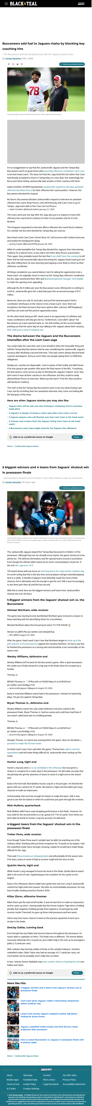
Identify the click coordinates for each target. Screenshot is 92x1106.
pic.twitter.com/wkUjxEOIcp (41, 632)
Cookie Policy (29, 1084)
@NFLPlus (23, 632)
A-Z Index (11, 1088)
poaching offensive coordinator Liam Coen (64, 171)
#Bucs (46, 227)
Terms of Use (13, 1084)
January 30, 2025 (45, 244)
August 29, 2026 (27, 635)
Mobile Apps (13, 1079)
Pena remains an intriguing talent (32, 856)
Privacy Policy (69, 1079)
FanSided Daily (30, 1079)
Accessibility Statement (74, 1084)
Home (9, 446)
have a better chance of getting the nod (61, 961)
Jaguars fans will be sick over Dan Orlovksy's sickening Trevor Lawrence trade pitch (45, 407)
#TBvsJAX (33, 681)
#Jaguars (15, 227)
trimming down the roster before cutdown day (62, 571)
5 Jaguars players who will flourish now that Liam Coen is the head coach (46, 417)
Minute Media (18, 1095)
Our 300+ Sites (70, 1075)
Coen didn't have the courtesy (65, 256)
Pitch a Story (49, 1079)
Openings (27, 1075)
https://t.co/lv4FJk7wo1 (60, 681)
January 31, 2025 (47, 209)
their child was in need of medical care (25, 330)
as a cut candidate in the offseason (45, 767)
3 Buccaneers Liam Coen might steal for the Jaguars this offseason (43, 428)
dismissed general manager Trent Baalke (64, 279)
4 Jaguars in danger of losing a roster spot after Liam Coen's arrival (43, 413)
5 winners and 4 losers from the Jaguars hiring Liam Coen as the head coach (44, 422)
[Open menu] (6, 3)
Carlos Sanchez (13, 58)
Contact (47, 1075)
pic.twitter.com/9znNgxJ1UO (21, 685)
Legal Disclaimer (51, 1084)
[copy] (21, 64)
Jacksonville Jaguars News (26, 446)
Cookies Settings (31, 1088)
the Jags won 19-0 (24, 565)
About (9, 1075)
